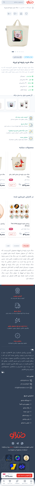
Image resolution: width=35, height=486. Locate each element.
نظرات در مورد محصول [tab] (8, 246)
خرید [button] (11, 185)
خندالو (11, 447)
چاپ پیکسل (26, 419)
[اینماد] (8, 458)
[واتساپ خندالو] (22, 443)
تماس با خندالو (25, 423)
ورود (4, 483)
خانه (31, 483)
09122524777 (24, 381)
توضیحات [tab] (26, 246)
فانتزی (22, 8)
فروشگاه (28, 8)
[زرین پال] (13, 466)
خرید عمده (26, 412)
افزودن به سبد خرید (23, 475)
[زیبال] (22, 466)
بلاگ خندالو (26, 408)
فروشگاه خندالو (25, 400)
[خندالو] (30, 2)
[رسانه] (26, 458)
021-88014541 (24, 384)
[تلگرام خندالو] (17, 443)
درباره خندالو (25, 415)
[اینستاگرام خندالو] (12, 443)
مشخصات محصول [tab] (16, 246)
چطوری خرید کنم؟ (24, 404)
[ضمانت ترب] (17, 458)
